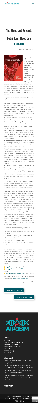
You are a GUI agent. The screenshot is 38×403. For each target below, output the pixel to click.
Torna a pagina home (24, 297)
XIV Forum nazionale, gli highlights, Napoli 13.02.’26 (19, 375)
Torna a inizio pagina (14, 290)
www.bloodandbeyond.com (20, 278)
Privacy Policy (8, 386)
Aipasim (18, 396)
